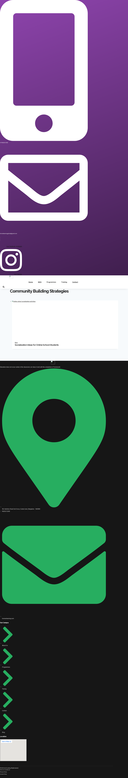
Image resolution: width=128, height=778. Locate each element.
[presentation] (65, 319)
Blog (16, 342)
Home (31, 282)
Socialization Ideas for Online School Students (37, 345)
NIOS (39, 282)
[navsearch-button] (2, 287)
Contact (75, 282)
